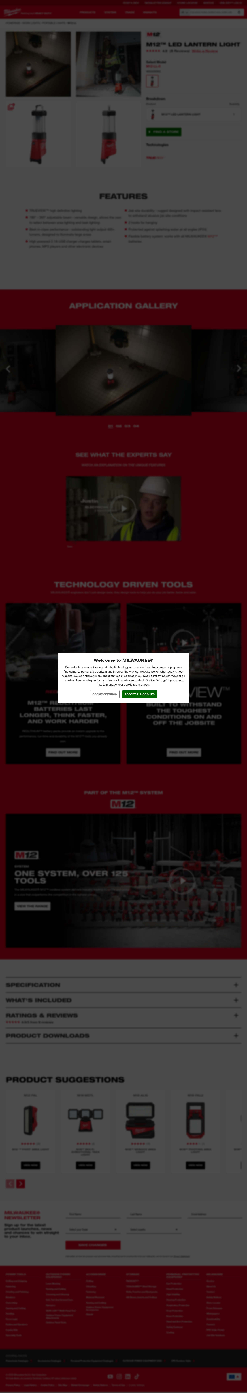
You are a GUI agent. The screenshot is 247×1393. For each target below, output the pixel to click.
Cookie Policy (152, 675)
